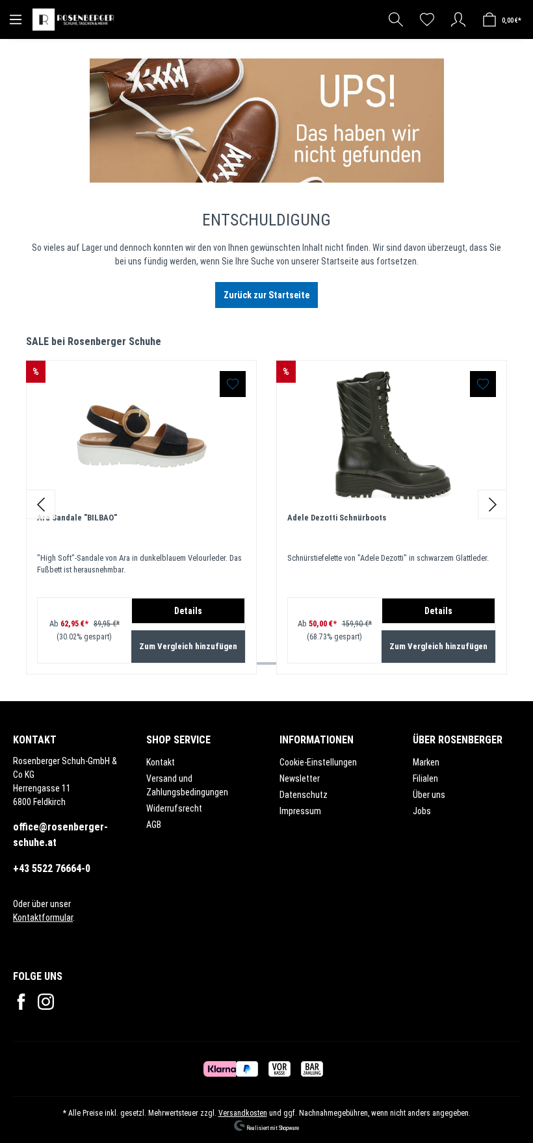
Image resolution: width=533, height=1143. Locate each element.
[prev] (40, 504)
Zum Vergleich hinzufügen (188, 646)
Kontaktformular (43, 917)
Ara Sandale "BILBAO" (77, 517)
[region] (266, 504)
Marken (426, 762)
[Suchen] (395, 19)
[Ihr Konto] (458, 19)
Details (188, 611)
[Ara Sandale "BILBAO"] (141, 436)
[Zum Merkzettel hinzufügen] (233, 384)
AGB (153, 824)
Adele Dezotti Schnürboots (336, 517)
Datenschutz (304, 795)
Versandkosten (242, 1113)
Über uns (429, 795)
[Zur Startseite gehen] (74, 19)
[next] (492, 504)
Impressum (300, 811)
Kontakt (160, 762)
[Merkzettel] (427, 19)
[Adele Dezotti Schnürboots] (391, 436)
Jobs (422, 811)
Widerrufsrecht (174, 808)
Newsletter (300, 778)
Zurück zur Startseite (266, 295)
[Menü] (15, 19)
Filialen (425, 778)
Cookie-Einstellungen (318, 762)
